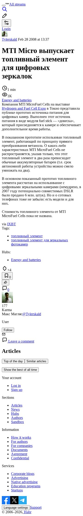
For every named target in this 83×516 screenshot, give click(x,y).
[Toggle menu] (4, 5)
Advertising (19, 478)
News (15, 409)
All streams (17, 4)
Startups (17, 490)
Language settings (16, 507)
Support (36, 507)
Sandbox (17, 422)
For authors (19, 441)
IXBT (11, 224)
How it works (21, 437)
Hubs (15, 414)
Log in (16, 386)
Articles (16, 405)
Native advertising (24, 482)
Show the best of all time (20, 369)
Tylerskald (9, 39)
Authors (17, 418)
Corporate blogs (22, 474)
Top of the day (13, 361)
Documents (19, 450)
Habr (27, 512)
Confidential (20, 458)
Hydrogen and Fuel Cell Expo (24, 108)
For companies (22, 446)
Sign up (16, 390)
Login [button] (6, 29)
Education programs (25, 486)
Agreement (19, 454)
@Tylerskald (31, 314)
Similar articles (36, 361)
